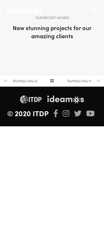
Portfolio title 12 (25, 80)
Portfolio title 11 (79, 80)
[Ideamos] (24, 10)
